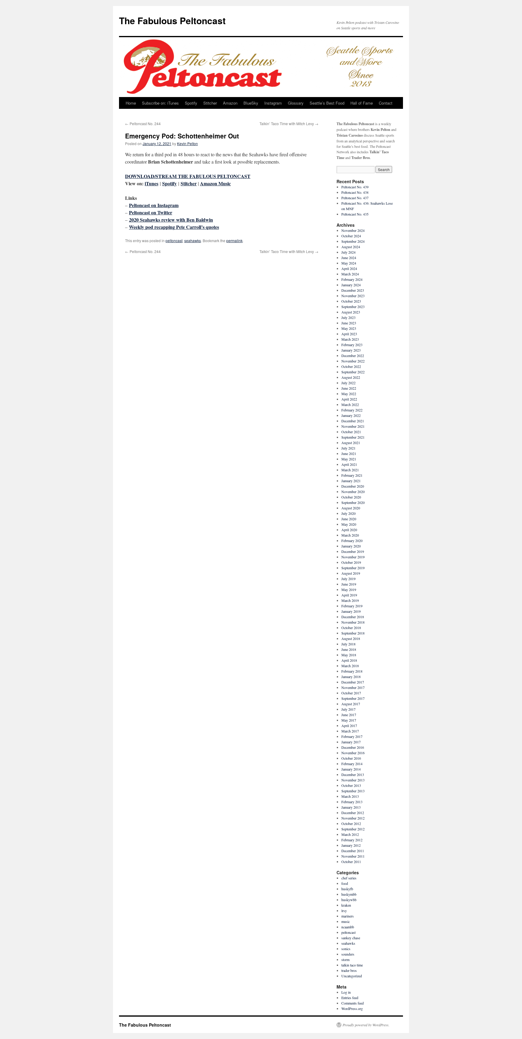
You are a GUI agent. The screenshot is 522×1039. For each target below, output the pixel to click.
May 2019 (348, 589)
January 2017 (351, 741)
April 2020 (349, 529)
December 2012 (352, 812)
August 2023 (350, 312)
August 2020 (350, 507)
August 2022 (350, 377)
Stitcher (210, 103)
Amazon (230, 103)
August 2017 (350, 703)
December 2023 (352, 290)
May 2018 (348, 654)
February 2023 (351, 344)
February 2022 (351, 409)
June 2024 (348, 257)
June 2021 (348, 453)
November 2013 (353, 780)
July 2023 (348, 317)
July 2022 (348, 382)
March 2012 (350, 834)
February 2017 (351, 736)
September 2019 (353, 567)
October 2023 (351, 301)
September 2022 (353, 371)
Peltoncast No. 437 (355, 197)
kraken (346, 905)
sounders (347, 954)
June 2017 (348, 714)
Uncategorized (351, 975)
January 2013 (351, 807)
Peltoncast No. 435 (355, 214)
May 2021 (348, 458)
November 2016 (353, 752)
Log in (346, 992)
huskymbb (348, 894)
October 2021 (351, 431)
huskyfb (347, 888)
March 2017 (350, 731)
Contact (385, 103)
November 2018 (353, 622)
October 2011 (351, 861)
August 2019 (350, 573)
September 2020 (353, 502)
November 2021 (353, 426)
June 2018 (348, 649)
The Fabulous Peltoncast (172, 20)
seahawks (192, 240)
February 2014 (351, 763)
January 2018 (351, 676)
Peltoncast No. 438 (355, 192)
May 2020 (348, 524)
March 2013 (350, 796)
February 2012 (351, 839)
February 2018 (351, 671)
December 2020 (352, 486)
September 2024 (353, 241)
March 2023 (350, 339)
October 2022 (351, 366)
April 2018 (349, 660)
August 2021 (350, 442)
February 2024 (351, 279)
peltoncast (174, 240)
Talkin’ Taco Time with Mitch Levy (288, 123)
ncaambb (347, 926)
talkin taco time (352, 965)
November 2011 (353, 856)
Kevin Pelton (187, 143)
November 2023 (353, 295)
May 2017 (348, 720)
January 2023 (351, 350)
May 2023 (348, 328)
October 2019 (351, 562)
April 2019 (349, 595)
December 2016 (352, 747)
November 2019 (353, 556)
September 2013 (353, 790)
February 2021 (351, 475)
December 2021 (352, 420)
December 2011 (352, 850)
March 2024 (350, 273)
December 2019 (352, 551)
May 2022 (348, 393)
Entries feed (349, 997)
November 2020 (353, 491)
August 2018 (350, 638)
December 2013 (352, 774)
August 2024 (350, 246)
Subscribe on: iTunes (160, 103)
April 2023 (349, 333)
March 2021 (350, 469)
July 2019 (348, 578)
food (344, 883)
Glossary (296, 103)
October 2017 (351, 692)
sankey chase (350, 937)
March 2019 (350, 600)
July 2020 (348, 513)
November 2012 (353, 818)
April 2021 (349, 464)
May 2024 (348, 263)
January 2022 (351, 415)
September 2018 (353, 633)
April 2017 (349, 725)
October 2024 (351, 235)
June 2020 (348, 518)
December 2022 (352, 355)
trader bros (349, 970)
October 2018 (351, 627)
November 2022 (353, 361)
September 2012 (353, 828)
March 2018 (350, 665)
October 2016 (351, 758)
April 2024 (349, 268)
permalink (234, 240)
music (345, 921)
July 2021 (348, 448)
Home (131, 103)
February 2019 (351, 605)
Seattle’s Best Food (327, 103)
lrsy (344, 910)
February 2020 (351, 540)
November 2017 (353, 687)
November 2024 (353, 230)
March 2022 (350, 404)
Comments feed (352, 1003)
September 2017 (353, 698)
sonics (345, 948)
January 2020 (351, 546)
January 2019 (351, 611)
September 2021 (353, 437)
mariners (347, 916)
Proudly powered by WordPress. (366, 1024)
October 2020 (351, 497)
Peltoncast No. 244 (143, 123)
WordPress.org (352, 1008)
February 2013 (351, 801)
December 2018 (352, 616)
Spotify (191, 103)
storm (345, 959)
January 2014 (351, 769)
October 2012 (351, 823)
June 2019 (348, 584)
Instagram (273, 103)
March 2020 (350, 535)
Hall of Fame (361, 103)
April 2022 (349, 399)
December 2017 (352, 682)
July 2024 (348, 252)
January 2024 (351, 284)
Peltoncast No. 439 (355, 186)
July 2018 (348, 643)
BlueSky (250, 103)
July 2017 (348, 709)
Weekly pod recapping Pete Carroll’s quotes (174, 226)
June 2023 (348, 322)
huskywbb (348, 899)
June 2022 (348, 388)
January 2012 (351, 845)
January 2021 (351, 480)
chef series (348, 877)
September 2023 (353, 306)
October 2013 (351, 785)
